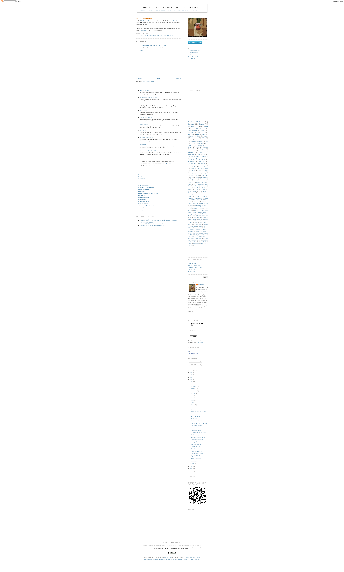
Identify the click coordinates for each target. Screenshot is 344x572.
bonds (197, 147)
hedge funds (197, 201)
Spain (199, 193)
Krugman (190, 152)
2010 (191, 468)
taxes (161, 35)
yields (199, 240)
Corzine (206, 203)
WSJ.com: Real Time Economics (146, 205)
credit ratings (201, 161)
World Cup (196, 210)
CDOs (197, 177)
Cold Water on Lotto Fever (197, 407)
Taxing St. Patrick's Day (144, 18)
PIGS (201, 152)
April (192, 402)
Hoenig (204, 229)
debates (194, 212)
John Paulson (196, 217)
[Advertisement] (198, 252)
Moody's (200, 184)
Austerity (192, 170)
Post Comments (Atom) (148, 81)
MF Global (195, 200)
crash (201, 151)
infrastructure (191, 238)
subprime (204, 201)
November (194, 386)
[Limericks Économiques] (189, 352)
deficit (193, 149)
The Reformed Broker (143, 201)
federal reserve (195, 121)
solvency (190, 214)
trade (189, 203)
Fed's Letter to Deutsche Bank (147, 137)
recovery (203, 165)
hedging (190, 187)
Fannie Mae (198, 198)
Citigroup (190, 227)
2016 (191, 372)
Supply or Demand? (196, 416)
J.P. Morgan (202, 163)
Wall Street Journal (196, 141)
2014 (191, 377)
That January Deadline (196, 425)
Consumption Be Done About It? (148, 151)
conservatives (202, 236)
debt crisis (201, 132)
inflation (190, 136)
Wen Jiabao (191, 236)
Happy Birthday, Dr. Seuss (197, 456)
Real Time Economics (193, 156)
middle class (203, 187)
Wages (197, 175)
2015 (191, 375)
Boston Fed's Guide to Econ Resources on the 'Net (152, 224)
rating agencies (202, 194)
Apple (206, 168)
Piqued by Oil (143, 130)
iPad (205, 222)
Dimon (191, 205)
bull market (205, 170)
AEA (197, 189)
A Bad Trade (143, 144)
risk (207, 141)
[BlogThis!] (155, 30)
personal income (197, 224)
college (195, 180)
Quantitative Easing (202, 140)
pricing (201, 180)
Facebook (190, 198)
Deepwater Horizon (203, 166)
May (192, 400)
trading (190, 166)
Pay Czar (200, 219)
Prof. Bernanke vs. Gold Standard (199, 423)
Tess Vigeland (176, 20)
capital (189, 180)
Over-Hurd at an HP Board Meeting (148, 97)
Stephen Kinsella (202, 241)
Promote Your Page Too (193, 353)
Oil (204, 154)
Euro (198, 136)
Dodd (207, 215)
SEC (199, 170)
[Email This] (154, 30)
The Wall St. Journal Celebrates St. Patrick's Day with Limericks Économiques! (159, 220)
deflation (206, 158)
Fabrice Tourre (198, 227)
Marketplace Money (146, 20)
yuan (198, 173)
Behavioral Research (196, 444)
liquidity (196, 187)
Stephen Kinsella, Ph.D (143, 195)
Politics (191, 124)
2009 (191, 471)
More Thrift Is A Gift (196, 458)
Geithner (204, 182)
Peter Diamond (196, 233)
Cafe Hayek (141, 177)
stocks (203, 130)
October (193, 388)
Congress (198, 128)
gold (201, 222)
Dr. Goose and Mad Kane (194, 50)
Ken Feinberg (191, 231)
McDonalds (203, 231)
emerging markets (202, 212)
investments (200, 145)
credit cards (205, 193)
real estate (206, 224)
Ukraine (189, 243)
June (192, 398)
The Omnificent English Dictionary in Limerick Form (152, 225)
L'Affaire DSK (191, 269)
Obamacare (203, 217)
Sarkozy (191, 221)
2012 (191, 382)
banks (206, 126)
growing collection (143, 30)
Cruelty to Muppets (195, 435)
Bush (201, 203)
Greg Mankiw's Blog (143, 185)
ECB (199, 154)
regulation (191, 151)
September (194, 391)
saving (206, 180)
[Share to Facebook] (159, 30)
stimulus (190, 134)
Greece (190, 147)
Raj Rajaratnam (204, 233)
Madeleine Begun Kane (146, 45)
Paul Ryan (195, 186)
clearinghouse (196, 243)
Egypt (189, 191)
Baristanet (140, 175)
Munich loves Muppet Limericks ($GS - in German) (152, 219)
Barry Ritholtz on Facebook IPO (147, 222)
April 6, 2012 (158, 166)
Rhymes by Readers (193, 52)
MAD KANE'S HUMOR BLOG (146, 187)
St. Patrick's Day (154, 35)
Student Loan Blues (144, 90)
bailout (206, 136)
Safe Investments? (144, 124)
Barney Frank (195, 203)
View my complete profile (196, 313)
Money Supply (143, 110)
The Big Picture (142, 199)
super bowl (196, 214)
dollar (196, 222)
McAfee (202, 243)
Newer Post (139, 78)
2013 (191, 379)
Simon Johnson (192, 193)
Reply (141, 50)
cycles (192, 177)
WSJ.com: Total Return (144, 208)
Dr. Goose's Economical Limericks (172, 7)
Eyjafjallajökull (193, 241)
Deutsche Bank (200, 215)
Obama (201, 124)
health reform (191, 173)
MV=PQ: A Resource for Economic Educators (149, 193)
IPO (199, 191)
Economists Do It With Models (145, 183)
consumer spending (195, 158)
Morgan (189, 233)
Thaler (191, 234)
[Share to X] (157, 30)
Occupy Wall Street (192, 219)
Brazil (189, 196)
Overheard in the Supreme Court (199, 414)
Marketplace (145, 35)
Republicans (191, 161)
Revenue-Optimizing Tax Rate (198, 437)
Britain (200, 226)
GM (190, 217)
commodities (205, 156)
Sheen (207, 243)
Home (158, 78)
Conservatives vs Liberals (197, 453)
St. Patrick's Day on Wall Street (198, 432)
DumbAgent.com (142, 181)
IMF (192, 175)
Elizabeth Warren (200, 196)
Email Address (193, 330)
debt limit (202, 160)
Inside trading (204, 177)
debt (203, 138)
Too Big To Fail (197, 234)
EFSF (197, 182)
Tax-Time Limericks (196, 430)
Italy (195, 184)
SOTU (195, 208)
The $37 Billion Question (146, 117)
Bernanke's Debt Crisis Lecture (198, 411)
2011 (191, 466)
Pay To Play (194, 418)
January (193, 463)
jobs (197, 134)
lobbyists (190, 224)
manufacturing (193, 194)
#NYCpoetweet (167, 163)
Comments (193, 364)
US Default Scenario (193, 263)
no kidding (200, 342)
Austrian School (193, 226)
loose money (198, 238)
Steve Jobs (197, 221)
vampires (191, 245)
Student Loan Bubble (196, 446)
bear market (205, 175)
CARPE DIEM (141, 179)
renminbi (190, 189)
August (193, 393)
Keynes (192, 168)
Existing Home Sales (192, 207)
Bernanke (191, 132)
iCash (192, 428)
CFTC (205, 226)
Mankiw (200, 168)
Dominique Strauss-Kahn (200, 205)
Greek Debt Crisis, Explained (195, 267)
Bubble (193, 160)
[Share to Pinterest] (161, 30)
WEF (191, 222)
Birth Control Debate (196, 449)
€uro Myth (193, 409)
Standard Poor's (192, 165)
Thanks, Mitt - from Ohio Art (198, 421)
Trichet (204, 234)
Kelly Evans (193, 179)
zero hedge (141, 210)
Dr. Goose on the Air (193, 54)
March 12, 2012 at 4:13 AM (159, 45)
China (189, 140)
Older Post (178, 78)
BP (195, 166)
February (193, 461)
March (193, 405)
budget (202, 149)
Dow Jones (205, 173)
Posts (191, 361)
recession (199, 143)
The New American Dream (194, 265)
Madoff (197, 231)
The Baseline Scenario (143, 197)
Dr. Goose (201, 284)
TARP (201, 200)
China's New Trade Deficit (197, 439)
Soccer (201, 208)
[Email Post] (150, 33)
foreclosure (202, 172)
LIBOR (204, 191)
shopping (194, 240)
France (194, 191)
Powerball (142, 104)
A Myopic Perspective (196, 442)
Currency (203, 189)
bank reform (203, 186)
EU (192, 143)
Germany (205, 147)
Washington (192, 126)
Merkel (200, 207)
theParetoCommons (143, 203)
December (194, 384)
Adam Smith (205, 240)
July (192, 395)
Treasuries (191, 154)
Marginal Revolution (143, 189)
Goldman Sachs (192, 163)
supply (192, 182)
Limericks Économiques (193, 349)
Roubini (206, 219)
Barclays (193, 215)
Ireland (190, 184)
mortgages (194, 138)
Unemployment (192, 130)
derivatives (193, 172)
